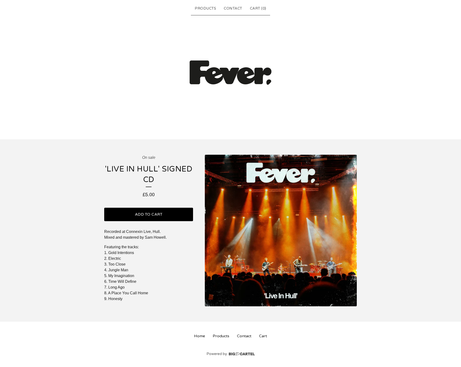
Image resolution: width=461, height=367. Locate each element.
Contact (233, 8)
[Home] (230, 76)
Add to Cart (149, 214)
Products (205, 8)
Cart (263, 336)
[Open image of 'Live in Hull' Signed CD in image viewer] (281, 231)
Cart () (258, 8)
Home (199, 336)
